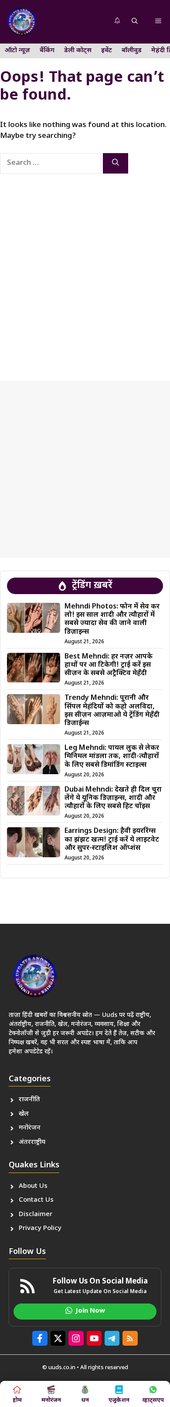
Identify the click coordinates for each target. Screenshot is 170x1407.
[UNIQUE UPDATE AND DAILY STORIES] (21, 21)
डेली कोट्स (78, 51)
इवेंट (106, 51)
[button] (134, 22)
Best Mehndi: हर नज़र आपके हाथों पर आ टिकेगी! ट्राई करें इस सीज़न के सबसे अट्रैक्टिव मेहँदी (109, 665)
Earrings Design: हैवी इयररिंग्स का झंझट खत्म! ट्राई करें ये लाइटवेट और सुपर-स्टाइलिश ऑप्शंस (112, 839)
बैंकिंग (47, 51)
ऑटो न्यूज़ (17, 51)
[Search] (115, 163)
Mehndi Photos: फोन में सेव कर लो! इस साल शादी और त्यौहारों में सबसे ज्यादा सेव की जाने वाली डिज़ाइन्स (112, 619)
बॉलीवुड (132, 51)
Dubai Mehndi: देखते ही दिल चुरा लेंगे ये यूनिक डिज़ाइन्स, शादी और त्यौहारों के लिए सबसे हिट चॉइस (113, 798)
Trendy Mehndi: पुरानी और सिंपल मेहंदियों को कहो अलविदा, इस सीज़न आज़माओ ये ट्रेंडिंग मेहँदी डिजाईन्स (112, 711)
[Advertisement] (85, 269)
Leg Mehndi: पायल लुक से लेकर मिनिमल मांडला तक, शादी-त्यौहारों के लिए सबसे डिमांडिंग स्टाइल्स (112, 756)
